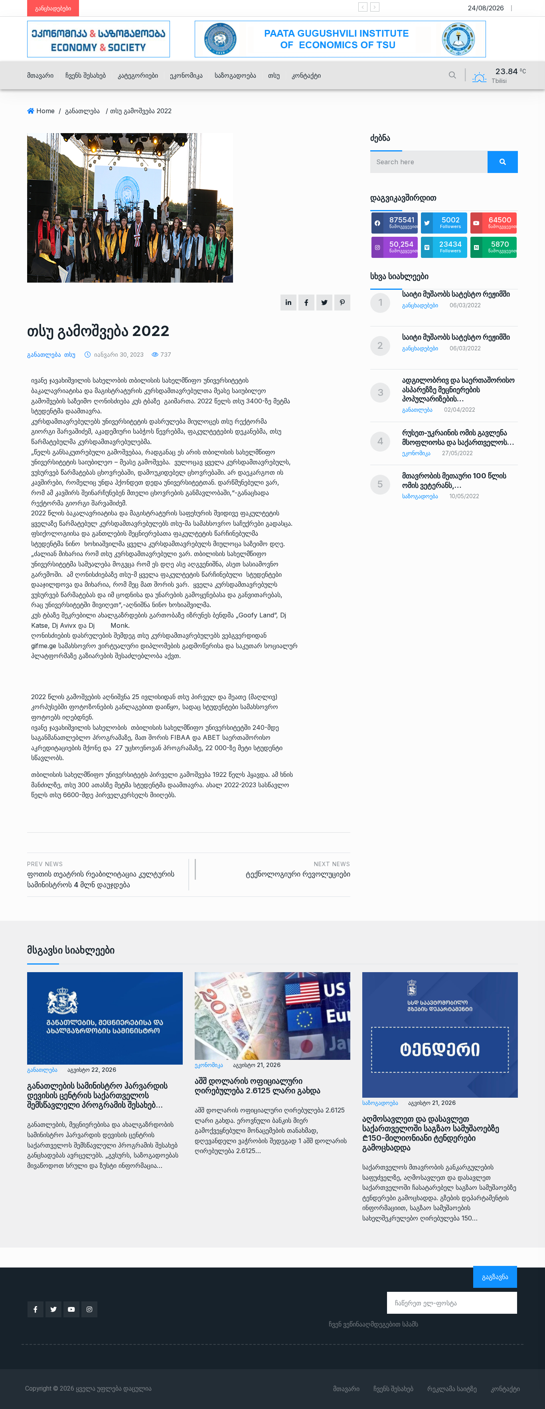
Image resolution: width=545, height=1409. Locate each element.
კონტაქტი (306, 75)
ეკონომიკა (186, 75)
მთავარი (40, 75)
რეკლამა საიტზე (452, 1389)
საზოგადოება (235, 75)
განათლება (82, 111)
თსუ (274, 75)
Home (45, 111)
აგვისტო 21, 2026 (256, 1064)
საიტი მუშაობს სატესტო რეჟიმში (456, 294)
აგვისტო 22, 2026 (91, 1069)
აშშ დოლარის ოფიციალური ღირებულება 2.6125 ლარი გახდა (257, 1085)
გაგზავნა (495, 1277)
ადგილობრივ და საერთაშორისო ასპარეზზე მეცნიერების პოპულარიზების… (458, 389)
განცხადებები (420, 305)
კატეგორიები (138, 75)
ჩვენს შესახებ (85, 75)
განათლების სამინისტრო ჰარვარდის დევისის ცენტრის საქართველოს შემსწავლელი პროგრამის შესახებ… (97, 1095)
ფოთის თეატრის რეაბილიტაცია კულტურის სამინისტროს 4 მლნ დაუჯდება (100, 875)
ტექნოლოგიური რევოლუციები (298, 869)
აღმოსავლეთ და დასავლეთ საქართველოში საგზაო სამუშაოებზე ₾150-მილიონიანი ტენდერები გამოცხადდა (430, 1133)
